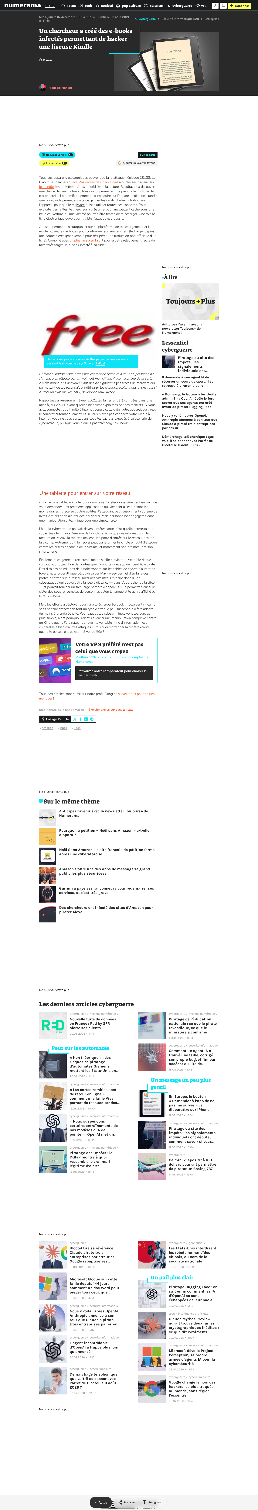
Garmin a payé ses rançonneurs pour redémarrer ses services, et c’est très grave (106, 890)
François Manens (61, 87)
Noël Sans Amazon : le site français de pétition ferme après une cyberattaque (107, 852)
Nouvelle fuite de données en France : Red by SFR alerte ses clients (93, 1023)
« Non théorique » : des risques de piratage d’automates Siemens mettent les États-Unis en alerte (93, 1064)
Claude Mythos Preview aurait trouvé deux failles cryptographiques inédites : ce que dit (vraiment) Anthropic (194, 1325)
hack (63, 728)
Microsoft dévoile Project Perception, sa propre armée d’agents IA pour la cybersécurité (192, 1357)
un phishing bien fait (85, 240)
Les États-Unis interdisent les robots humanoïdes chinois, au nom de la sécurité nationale (192, 1254)
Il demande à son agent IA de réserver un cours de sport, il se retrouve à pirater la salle (187, 381)
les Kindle (46, 186)
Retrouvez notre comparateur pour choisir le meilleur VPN (112, 673)
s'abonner (242, 6)
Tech (77, 728)
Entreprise (212, 19)
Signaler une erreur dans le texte (111, 710)
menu (50, 5)
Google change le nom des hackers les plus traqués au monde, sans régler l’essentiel (192, 1388)
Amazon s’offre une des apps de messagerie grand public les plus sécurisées (104, 871)
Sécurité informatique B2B (180, 19)
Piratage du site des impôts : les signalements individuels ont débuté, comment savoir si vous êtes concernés (196, 364)
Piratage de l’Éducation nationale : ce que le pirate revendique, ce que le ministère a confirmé (193, 1025)
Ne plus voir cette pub (54, 145)
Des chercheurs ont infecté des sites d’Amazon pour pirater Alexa (106, 909)
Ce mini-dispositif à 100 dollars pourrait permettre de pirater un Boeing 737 (192, 1164)
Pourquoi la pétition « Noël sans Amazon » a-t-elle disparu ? (104, 832)
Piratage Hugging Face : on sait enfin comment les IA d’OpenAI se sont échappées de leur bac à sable (193, 1293)
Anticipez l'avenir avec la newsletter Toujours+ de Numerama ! (103, 813)
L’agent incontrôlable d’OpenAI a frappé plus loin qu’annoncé (94, 1347)
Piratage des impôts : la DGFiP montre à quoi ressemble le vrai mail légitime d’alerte (91, 1159)
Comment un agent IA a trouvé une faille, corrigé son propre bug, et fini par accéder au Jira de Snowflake (192, 1057)
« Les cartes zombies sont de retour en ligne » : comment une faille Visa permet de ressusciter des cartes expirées (93, 1096)
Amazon (47, 728)
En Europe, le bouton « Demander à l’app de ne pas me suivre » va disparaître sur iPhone (191, 1103)
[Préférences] (223, 6)
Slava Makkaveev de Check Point (93, 182)
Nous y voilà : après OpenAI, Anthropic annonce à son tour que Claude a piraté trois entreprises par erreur (189, 421)
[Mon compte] (215, 6)
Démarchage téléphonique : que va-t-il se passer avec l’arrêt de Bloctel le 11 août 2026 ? (188, 441)
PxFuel (100, 363)
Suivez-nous (147, 154)
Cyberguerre (147, 19)
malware (78, 205)
